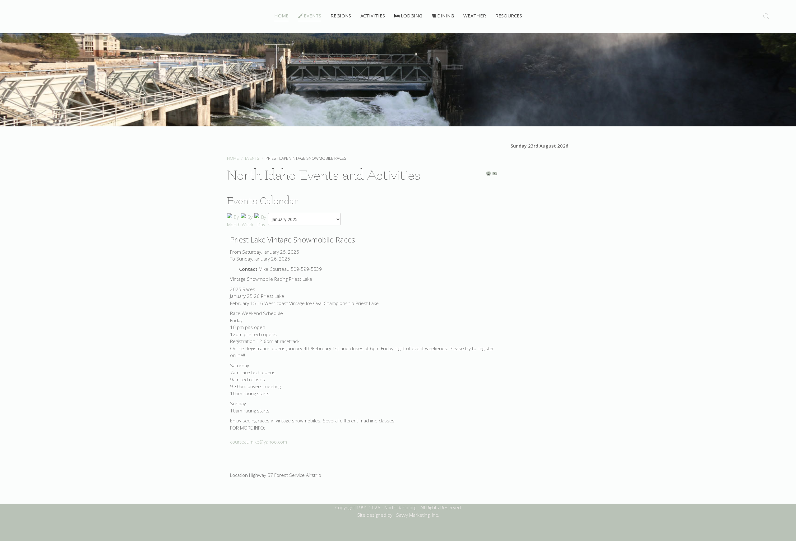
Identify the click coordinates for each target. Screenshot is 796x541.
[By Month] (234, 220)
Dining (445, 15)
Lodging (411, 15)
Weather (474, 15)
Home (281, 15)
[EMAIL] (495, 174)
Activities (372, 15)
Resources (508, 15)
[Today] (261, 220)
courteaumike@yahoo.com (258, 442)
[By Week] (247, 220)
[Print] (489, 174)
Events (312, 15)
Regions (341, 15)
